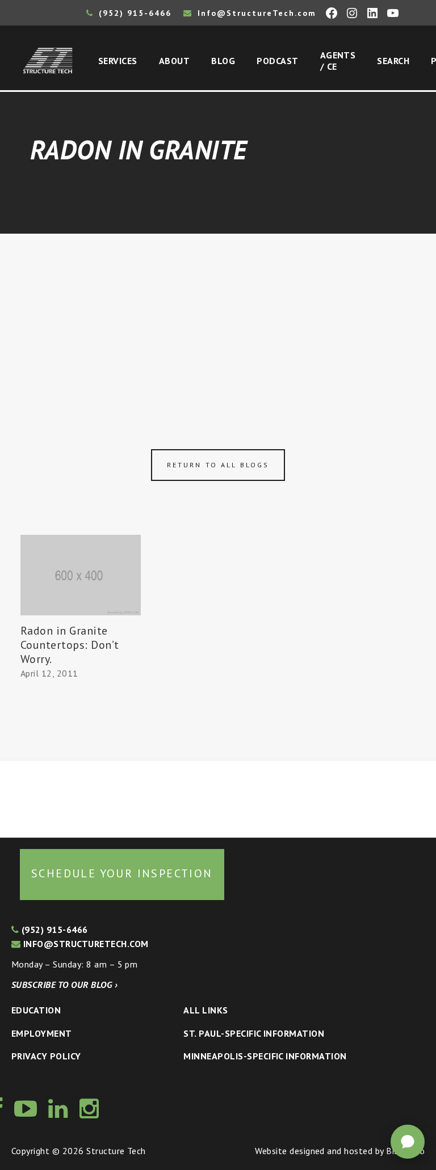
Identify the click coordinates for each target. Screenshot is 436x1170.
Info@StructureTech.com (255, 13)
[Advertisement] (218, 318)
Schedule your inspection (122, 873)
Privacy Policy (46, 1056)
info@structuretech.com (84, 943)
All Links (205, 1010)
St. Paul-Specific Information (253, 1033)
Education (36, 1010)
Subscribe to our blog (64, 984)
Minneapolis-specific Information (264, 1056)
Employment (41, 1033)
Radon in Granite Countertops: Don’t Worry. (69, 644)
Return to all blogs (218, 465)
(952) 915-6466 (133, 13)
